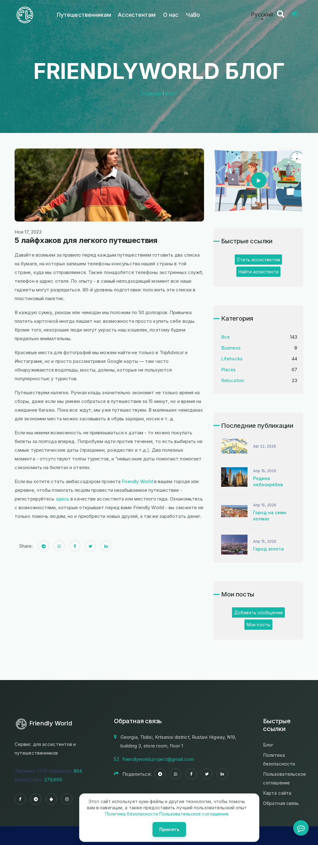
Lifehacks (232, 359)
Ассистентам (137, 14)
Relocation (232, 380)
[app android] (51, 799)
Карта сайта (277, 793)
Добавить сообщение (258, 612)
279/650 (53, 780)
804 (78, 771)
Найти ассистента (258, 271)
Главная (151, 93)
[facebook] (20, 799)
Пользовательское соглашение (193, 813)
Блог (171, 93)
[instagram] (66, 799)
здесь (63, 499)
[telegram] (35, 799)
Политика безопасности (131, 813)
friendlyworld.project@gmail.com (158, 759)
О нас (171, 14)
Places (228, 369)
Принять (169, 829)
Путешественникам (84, 14)
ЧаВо (193, 14)
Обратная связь (281, 803)
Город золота (268, 548)
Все (225, 337)
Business (231, 348)
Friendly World (137, 481)
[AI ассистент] (301, 828)
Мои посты (258, 624)
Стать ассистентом (258, 259)
